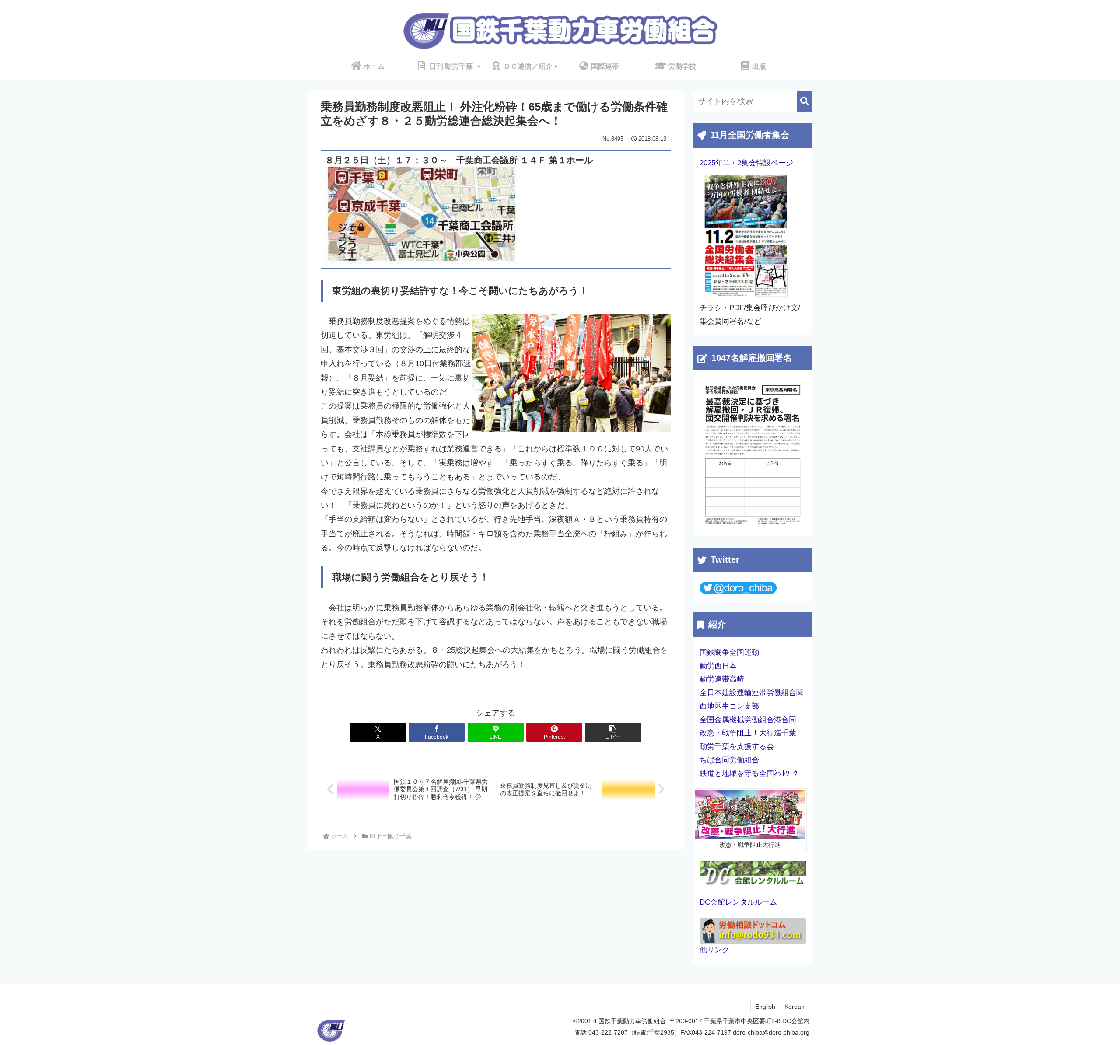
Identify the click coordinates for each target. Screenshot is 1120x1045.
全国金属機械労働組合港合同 (748, 720)
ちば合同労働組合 (729, 760)
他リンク (714, 950)
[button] (613, 732)
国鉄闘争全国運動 (729, 652)
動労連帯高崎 (722, 679)
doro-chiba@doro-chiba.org (771, 1032)
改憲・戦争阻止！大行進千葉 (748, 733)
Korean (794, 1006)
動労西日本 (718, 666)
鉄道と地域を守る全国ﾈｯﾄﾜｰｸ (749, 773)
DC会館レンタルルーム (738, 902)
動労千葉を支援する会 (737, 746)
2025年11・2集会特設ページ (746, 163)
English (765, 1006)
